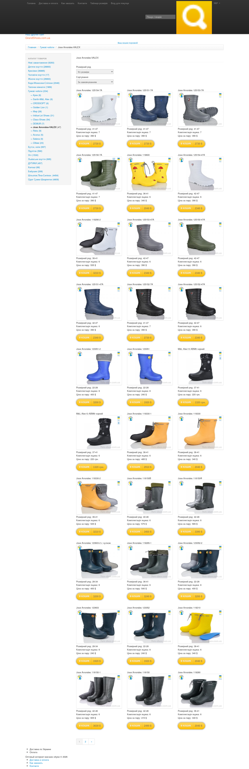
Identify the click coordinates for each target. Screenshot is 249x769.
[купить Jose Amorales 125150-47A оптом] (201, 238)
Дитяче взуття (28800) (39, 66)
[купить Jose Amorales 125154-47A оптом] (201, 173)
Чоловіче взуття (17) (38, 74)
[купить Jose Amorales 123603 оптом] (99, 626)
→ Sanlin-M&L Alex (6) (40, 99)
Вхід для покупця (120, 3)
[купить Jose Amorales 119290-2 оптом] (99, 238)
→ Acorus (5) (35, 134)
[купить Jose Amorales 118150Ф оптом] (201, 497)
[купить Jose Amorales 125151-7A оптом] (150, 109)
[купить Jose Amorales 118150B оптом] (150, 497)
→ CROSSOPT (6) (38, 103)
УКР (216, 3)
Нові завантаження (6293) (41, 62)
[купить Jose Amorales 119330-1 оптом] (150, 432)
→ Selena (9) (35, 138)
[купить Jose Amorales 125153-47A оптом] (150, 238)
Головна (31, 3)
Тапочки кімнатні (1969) (40, 87)
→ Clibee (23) (36, 142)
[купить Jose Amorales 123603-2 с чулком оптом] (99, 561)
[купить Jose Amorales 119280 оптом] (201, 691)
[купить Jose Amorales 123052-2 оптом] (201, 561)
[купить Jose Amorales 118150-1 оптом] (99, 691)
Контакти (82, 3)
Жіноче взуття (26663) (39, 78)
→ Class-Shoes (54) (39, 119)
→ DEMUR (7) (36, 123)
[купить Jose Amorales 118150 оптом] (150, 691)
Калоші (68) (34, 167)
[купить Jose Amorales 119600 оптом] (150, 173)
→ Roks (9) (34, 130)
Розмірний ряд (83, 66)
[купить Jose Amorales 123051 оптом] (150, 367)
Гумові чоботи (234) (38, 91)
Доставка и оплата (48, 3)
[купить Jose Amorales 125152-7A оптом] (150, 303)
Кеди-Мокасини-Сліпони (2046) (43, 82)
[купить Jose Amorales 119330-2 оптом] (99, 497)
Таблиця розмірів (99, 3)
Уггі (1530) (33, 155)
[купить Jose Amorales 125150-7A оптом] (99, 173)
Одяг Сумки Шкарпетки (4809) (43, 179)
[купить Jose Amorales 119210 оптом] (201, 626)
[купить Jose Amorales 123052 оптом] (150, 626)
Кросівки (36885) (36, 70)
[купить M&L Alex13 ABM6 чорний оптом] (201, 367)
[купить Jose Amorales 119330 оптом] (201, 432)
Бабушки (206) (35, 171)
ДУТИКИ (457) (35, 163)
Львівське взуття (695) (39, 159)
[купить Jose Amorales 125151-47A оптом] (99, 303)
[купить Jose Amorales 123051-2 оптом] (99, 367)
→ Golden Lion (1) (38, 107)
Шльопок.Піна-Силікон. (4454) (43, 175)
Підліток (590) (35, 151)
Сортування (82, 77)
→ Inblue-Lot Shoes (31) (41, 115)
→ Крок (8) (34, 95)
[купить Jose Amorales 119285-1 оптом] (150, 561)
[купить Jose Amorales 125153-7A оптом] (201, 109)
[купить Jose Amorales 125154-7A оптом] (99, 109)
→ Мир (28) (35, 111)
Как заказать (67, 3)
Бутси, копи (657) (37, 146)
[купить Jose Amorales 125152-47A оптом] (201, 303)
